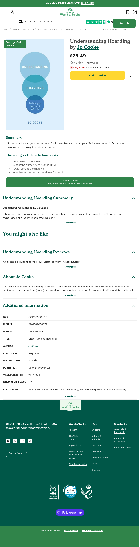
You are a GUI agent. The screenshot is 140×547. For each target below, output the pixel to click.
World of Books (51, 532)
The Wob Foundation (74, 439)
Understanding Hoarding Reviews (36, 251)
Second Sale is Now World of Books (76, 456)
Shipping (95, 431)
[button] (5, 12)
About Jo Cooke (18, 275)
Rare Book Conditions (117, 441)
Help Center (97, 447)
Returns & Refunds (95, 439)
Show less (68, 220)
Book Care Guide (120, 449)
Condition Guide (99, 459)
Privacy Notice (70, 532)
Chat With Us (97, 453)
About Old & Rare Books (118, 432)
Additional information (25, 308)
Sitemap (95, 471)
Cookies (95, 465)
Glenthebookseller (78, 465)
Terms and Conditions (91, 532)
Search (121, 23)
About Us (73, 431)
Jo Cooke (87, 48)
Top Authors (75, 447)
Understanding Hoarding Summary (38, 196)
